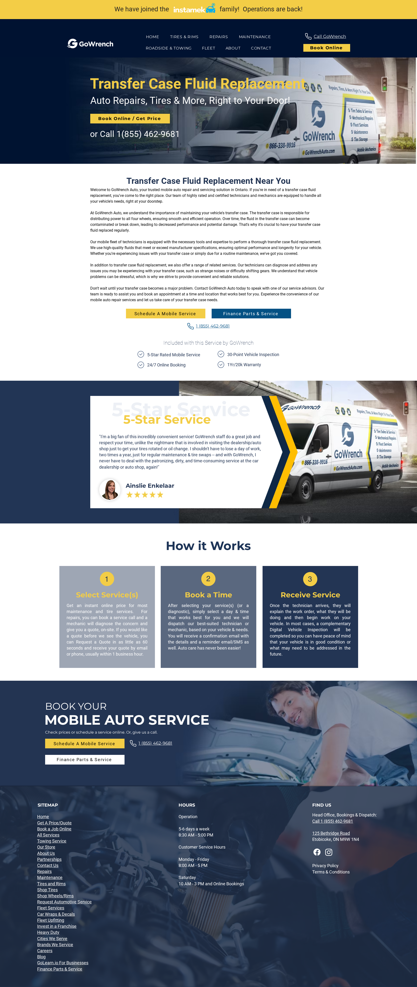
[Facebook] (317, 852)
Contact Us (47, 865)
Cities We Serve (52, 938)
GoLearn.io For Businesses (62, 962)
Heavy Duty (48, 932)
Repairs (44, 871)
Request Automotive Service (64, 901)
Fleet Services (50, 907)
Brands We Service (55, 944)
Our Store (46, 847)
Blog (41, 956)
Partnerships (49, 859)
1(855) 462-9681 (148, 134)
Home (43, 816)
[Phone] (308, 36)
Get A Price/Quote (54, 822)
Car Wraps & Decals (56, 914)
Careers (44, 950)
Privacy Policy (325, 865)
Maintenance (50, 877)
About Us (46, 853)
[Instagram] (329, 852)
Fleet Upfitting (50, 920)
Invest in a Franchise (56, 926)
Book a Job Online (54, 828)
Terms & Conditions (331, 871)
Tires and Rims (51, 883)
